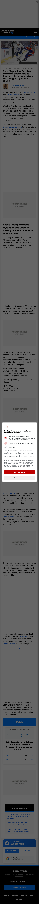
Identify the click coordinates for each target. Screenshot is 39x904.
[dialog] (19, 452)
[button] (19, 447)
